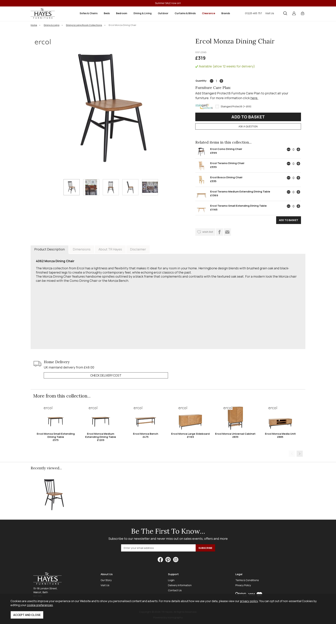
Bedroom (121, 13)
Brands (225, 13)
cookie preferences (40, 605)
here (253, 98)
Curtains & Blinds (185, 13)
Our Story (106, 580)
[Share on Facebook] (219, 232)
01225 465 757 (253, 13)
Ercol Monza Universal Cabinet (235, 434)
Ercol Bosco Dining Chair (226, 177)
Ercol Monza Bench (145, 434)
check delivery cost (105, 375)
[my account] (294, 13)
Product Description (49, 249)
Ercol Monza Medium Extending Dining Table (100, 435)
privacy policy (249, 601)
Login (171, 580)
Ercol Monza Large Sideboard (190, 434)
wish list (207, 232)
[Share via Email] (227, 232)
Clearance (208, 13)
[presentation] (292, 454)
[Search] (285, 13)
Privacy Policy (243, 585)
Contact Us (175, 590)
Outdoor (163, 13)
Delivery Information (180, 585)
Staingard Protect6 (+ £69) (236, 106)
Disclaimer (138, 249)
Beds (107, 13)
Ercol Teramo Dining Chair (227, 163)
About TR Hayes (110, 249)
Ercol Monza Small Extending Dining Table (56, 435)
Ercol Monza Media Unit (280, 434)
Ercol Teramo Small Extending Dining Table (238, 206)
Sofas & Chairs (88, 13)
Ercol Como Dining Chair (226, 149)
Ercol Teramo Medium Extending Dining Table (240, 191)
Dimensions (81, 249)
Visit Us (269, 13)
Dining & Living (143, 13)
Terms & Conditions (247, 580)
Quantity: (201, 80)
